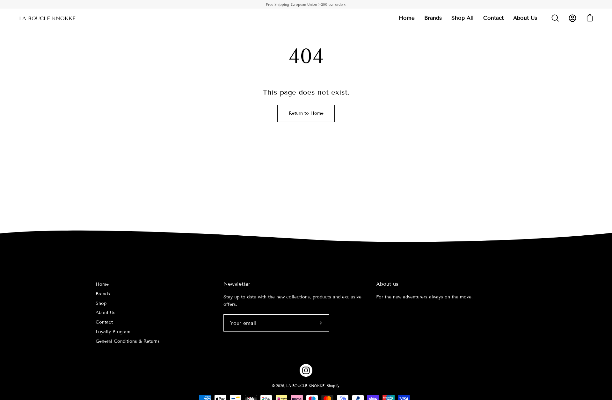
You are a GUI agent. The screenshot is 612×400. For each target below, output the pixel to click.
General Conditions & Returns (128, 341)
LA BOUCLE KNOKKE (47, 18)
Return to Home (306, 113)
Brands (103, 293)
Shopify (333, 385)
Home (102, 284)
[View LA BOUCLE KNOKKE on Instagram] (306, 370)
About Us (105, 312)
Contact (104, 322)
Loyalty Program (113, 331)
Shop (101, 303)
